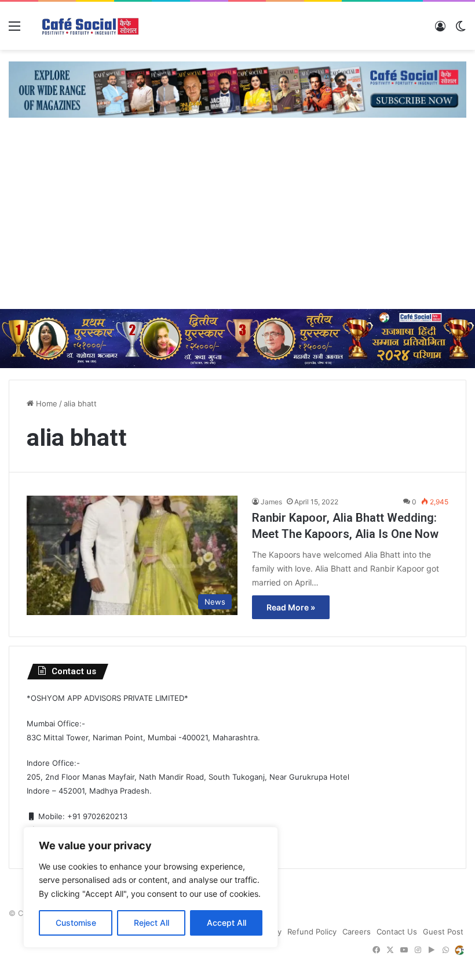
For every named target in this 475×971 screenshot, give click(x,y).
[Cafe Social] (91, 26)
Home (45, 403)
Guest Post (443, 931)
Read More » (290, 607)
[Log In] (440, 30)
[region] (150, 887)
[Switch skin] (460, 30)
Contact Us (397, 931)
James (271, 501)
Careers (356, 931)
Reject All (151, 923)
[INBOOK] (459, 950)
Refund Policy (312, 931)
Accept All (226, 923)
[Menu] (14, 30)
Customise (76, 923)
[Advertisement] (237, 222)
